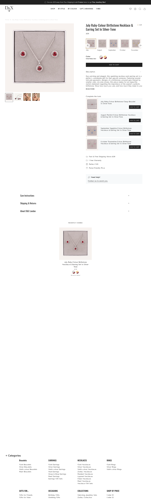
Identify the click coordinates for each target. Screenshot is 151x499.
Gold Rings (111, 465)
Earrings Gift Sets (55, 479)
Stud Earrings (53, 472)
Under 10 (110, 495)
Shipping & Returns (28, 203)
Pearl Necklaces (84, 481)
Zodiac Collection (85, 497)
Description (90, 72)
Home (7, 20)
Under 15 (110, 497)
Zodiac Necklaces (85, 472)
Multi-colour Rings (114, 469)
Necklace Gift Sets (85, 483)
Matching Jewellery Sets (87, 495)
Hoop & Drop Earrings (57, 474)
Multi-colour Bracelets (28, 469)
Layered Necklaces (85, 476)
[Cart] (144, 9)
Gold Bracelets (25, 465)
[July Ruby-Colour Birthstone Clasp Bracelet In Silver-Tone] (92, 104)
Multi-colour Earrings (56, 469)
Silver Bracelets (25, 467)
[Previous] (87, 45)
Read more (90, 89)
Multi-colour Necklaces (87, 469)
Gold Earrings (53, 465)
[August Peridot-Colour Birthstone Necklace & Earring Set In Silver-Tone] (92, 117)
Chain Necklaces (84, 479)
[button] (52, 9)
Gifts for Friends (25, 495)
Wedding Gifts (54, 497)
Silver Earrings (54, 467)
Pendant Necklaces (85, 474)
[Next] (140, 45)
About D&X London (28, 211)
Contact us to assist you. (98, 181)
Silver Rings (111, 467)
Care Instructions (27, 195)
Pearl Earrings (53, 476)
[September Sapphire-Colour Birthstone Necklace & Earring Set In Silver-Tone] (92, 131)
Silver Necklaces (84, 467)
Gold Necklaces (84, 465)
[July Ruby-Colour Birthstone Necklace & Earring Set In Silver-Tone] (75, 243)
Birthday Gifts (53, 495)
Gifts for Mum (25, 497)
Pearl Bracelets (25, 472)
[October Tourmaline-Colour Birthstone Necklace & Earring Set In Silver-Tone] (92, 144)
